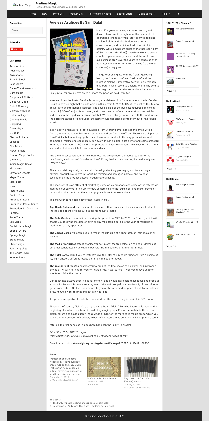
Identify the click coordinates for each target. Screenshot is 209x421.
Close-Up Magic (19, 101)
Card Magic (16, 92)
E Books (57, 399)
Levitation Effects (20, 172)
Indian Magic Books (21, 163)
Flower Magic (17, 150)
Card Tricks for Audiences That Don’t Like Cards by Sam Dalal (83, 406)
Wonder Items (18, 257)
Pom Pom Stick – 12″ (185, 131)
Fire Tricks (16, 146)
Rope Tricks (16, 217)
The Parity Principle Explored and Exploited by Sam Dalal (80, 403)
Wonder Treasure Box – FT (187, 222)
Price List (58, 13)
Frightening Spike (183, 156)
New (44, 13)
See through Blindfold (185, 184)
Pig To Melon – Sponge (186, 119)
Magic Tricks (17, 177)
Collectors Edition (20, 110)
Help (164, 13)
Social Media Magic (21, 226)
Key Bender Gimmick (185, 29)
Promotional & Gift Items (24, 208)
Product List (75, 13)
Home (33, 13)
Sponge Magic (18, 235)
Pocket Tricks (17, 195)
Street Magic (17, 244)
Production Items (19, 199)
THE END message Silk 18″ (187, 66)
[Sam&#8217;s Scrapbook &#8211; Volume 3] (104, 367)
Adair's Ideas (17, 70)
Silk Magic (16, 221)
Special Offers (124, 13)
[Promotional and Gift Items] (68, 369)
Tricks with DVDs (19, 252)
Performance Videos (100, 13)
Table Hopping (18, 248)
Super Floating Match (185, 41)
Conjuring (15, 123)
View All (171, 90)
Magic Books (145, 13)
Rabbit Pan (180, 78)
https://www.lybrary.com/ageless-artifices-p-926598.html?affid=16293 (107, 343)
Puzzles (14, 212)
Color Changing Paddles (186, 144)
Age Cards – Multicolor (185, 234)
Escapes (14, 141)
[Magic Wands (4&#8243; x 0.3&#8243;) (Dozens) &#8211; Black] (141, 367)
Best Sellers (16, 83)
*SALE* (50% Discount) (178, 23)
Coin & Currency (19, 106)
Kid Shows (16, 168)
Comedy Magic (18, 119)
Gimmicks (15, 159)
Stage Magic (17, 239)
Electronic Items (19, 137)
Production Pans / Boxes (24, 204)
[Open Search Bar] (177, 14)
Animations (16, 75)
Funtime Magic (47, 3)
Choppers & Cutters (21, 97)
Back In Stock (18, 79)
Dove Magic (17, 128)
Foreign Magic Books (22, 155)
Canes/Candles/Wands (23, 88)
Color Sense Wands (184, 107)
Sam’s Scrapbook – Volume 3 (101, 378)
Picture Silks (17, 190)
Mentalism (15, 181)
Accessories (17, 66)
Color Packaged (19, 115)
